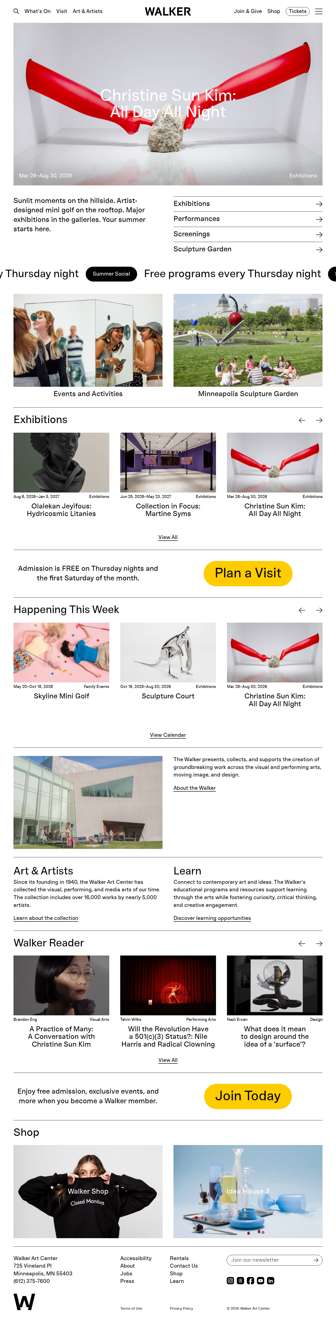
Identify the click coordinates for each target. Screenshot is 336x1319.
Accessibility (136, 1258)
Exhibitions (191, 204)
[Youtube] (260, 1281)
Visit (61, 11)
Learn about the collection (45, 918)
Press (127, 1281)
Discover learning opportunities (212, 918)
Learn (177, 1281)
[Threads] (240, 1281)
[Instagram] (230, 1281)
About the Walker (194, 788)
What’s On (37, 11)
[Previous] (302, 420)
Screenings (191, 234)
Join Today (248, 1096)
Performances (196, 219)
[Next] (319, 420)
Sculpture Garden (202, 249)
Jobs (126, 1274)
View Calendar (168, 735)
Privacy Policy (181, 1308)
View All (168, 537)
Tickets (298, 11)
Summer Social (42, 274)
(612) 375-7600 (31, 1281)
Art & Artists (88, 11)
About (127, 1266)
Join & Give (248, 11)
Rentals (179, 1258)
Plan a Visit (248, 573)
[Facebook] (250, 1281)
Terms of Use (131, 1308)
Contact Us (184, 1266)
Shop (273, 11)
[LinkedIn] (270, 1281)
